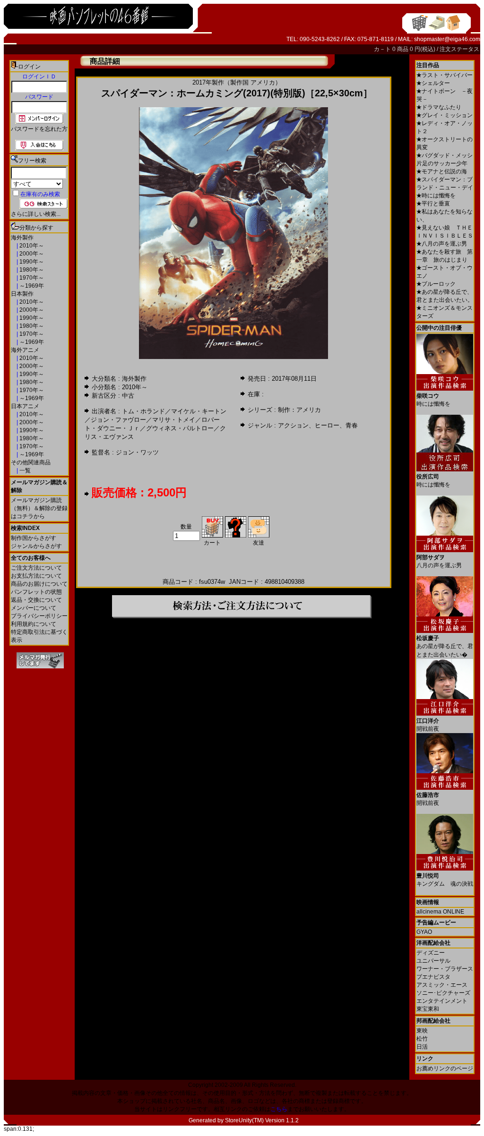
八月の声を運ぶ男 (441, 243)
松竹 (422, 1038)
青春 (352, 425)
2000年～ (31, 253)
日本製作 (22, 293)
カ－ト (383, 49)
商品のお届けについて (39, 584)
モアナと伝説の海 (441, 171)
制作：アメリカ (299, 409)
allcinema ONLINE (440, 911)
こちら (278, 1109)
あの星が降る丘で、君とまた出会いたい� (444, 646)
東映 (422, 1030)
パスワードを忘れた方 (39, 129)
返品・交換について (36, 600)
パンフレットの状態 (36, 592)
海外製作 (22, 237)
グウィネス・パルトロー (180, 428)
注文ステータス (459, 49)
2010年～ (31, 245)
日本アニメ (25, 406)
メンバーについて (33, 608)
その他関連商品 (31, 462)
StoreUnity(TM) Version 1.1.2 (262, 1120)
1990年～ (31, 261)
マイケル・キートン (198, 411)
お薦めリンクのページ (444, 1068)
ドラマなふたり (438, 107)
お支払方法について (36, 575)
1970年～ (31, 277)
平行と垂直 (433, 203)
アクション (293, 425)
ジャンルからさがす (36, 546)
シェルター (433, 83)
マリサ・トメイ (173, 419)
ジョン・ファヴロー (118, 419)
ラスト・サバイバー (444, 75)
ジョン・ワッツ (137, 452)
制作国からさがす (33, 538)
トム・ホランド (143, 411)
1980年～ (31, 269)
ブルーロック (436, 284)
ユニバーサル (433, 960)
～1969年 (31, 285)
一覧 (24, 470)
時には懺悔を (436, 195)
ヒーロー (327, 425)
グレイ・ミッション (444, 115)
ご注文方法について (36, 567)
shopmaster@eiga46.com (447, 39)
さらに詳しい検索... (35, 214)
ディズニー (430, 952)
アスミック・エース (441, 985)
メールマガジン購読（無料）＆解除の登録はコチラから (39, 508)
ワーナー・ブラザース (444, 968)
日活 (422, 1046)
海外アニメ (25, 350)
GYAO (424, 932)
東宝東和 (427, 1009)
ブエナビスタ (433, 977)
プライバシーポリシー (39, 616)
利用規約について (33, 624)
